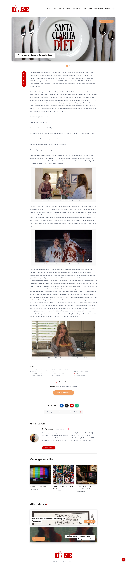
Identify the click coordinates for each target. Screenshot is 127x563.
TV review (74, 386)
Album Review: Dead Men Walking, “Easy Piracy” (82, 371)
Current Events (87, 8)
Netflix (59, 386)
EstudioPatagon (69, 562)
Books (68, 8)
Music (48, 8)
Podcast (107, 8)
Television (61, 8)
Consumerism (98, 8)
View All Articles (48, 447)
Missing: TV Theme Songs (38, 486)
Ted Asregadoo (66, 386)
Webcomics (76, 8)
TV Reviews (67, 382)
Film (54, 8)
